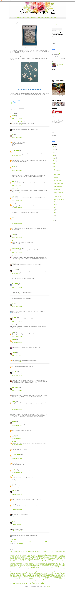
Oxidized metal (50, 556)
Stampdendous (36, 558)
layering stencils (61, 572)
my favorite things (33, 574)
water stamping (40, 582)
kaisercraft (45, 572)
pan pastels (24, 575)
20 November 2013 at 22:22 (17, 409)
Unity (53, 560)
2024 (54, 149)
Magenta (29, 556)
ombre (14, 575)
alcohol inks (53, 561)
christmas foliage (19, 564)
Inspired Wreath (57, 189)
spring (57, 578)
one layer (17, 575)
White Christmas (57, 174)
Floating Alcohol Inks (54, 554)
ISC (40, 555)
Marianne (14, 421)
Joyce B (13, 181)
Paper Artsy (55, 556)
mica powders (12, 574)
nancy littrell (14, 269)
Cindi (13, 332)
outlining (20, 575)
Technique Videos (25, 17)
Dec (55, 167)
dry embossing (56, 566)
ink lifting (28, 572)
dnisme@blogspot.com (16, 248)
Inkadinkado (46, 555)
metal (64, 573)
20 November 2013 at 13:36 (17, 147)
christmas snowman (25, 564)
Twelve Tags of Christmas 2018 (45, 560)
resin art (58, 576)
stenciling (43, 579)
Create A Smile (12, 554)
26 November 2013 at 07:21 (17, 537)
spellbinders (17, 578)
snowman (63, 577)
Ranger (44, 557)
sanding (32, 577)
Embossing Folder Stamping (46, 554)
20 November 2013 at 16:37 (17, 328)
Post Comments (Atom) (19, 543)
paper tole (40, 575)
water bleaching (30, 582)
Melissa (13, 365)
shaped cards (43, 577)
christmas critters (13, 564)
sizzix (55, 577)
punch (45, 576)
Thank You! (56, 176)
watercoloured (21, 583)
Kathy (13, 504)
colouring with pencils (18, 565)
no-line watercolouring (49, 574)
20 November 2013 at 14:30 (17, 231)
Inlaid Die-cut (55, 555)
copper (25, 565)
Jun (54, 209)
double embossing (44, 566)
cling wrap (56, 564)
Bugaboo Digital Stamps (50, 551)
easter (61, 566)
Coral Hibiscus (56, 195)
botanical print (38, 563)
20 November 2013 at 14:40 (17, 244)
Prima (41, 557)
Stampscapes (53, 558)
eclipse (63, 566)
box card (42, 563)
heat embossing (45, 571)
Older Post (47, 541)
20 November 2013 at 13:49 (17, 170)
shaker (39, 577)
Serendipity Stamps (13, 558)
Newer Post (12, 541)
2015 (54, 163)
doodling (39, 566)
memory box (59, 573)
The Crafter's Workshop (32, 559)
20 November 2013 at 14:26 (17, 223)
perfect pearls (15, 576)
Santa (64, 557)
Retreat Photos (53, 17)
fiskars (56, 568)
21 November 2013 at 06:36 (17, 444)
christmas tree (36, 564)
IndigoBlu (42, 555)
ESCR (33, 554)
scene (34, 577)
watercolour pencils (50, 582)
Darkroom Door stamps (22, 554)
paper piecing (29, 575)
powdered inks (31, 576)
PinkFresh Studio (27, 557)
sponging (47, 578)
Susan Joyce (14, 371)
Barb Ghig (14, 227)
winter (34, 583)
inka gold (35, 572)
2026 (54, 146)
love (20, 573)
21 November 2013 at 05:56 (17, 438)
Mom (40, 556)
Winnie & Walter (25, 561)
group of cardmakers (32, 571)
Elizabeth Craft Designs (38, 554)
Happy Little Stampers (17, 555)
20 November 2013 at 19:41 (17, 375)
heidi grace (63, 571)
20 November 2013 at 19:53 (17, 390)
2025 (54, 147)
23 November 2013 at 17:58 (17, 530)
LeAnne (13, 303)
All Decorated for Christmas (59, 199)
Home (11, 17)
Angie (13, 527)
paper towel (44, 575)
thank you (37, 581)
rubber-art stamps (25, 577)
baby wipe (16, 563)
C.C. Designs (56, 551)
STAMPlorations (57, 557)
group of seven (39, 571)
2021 (54, 154)
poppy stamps (25, 576)
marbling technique (34, 573)
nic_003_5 (14, 469)
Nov (55, 169)
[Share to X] (21, 108)
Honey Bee (32, 555)
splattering (31, 578)
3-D (11, 551)
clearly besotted (51, 564)
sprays (54, 578)
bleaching (31, 563)
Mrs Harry (14, 534)
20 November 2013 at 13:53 (17, 185)
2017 (54, 160)
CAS (60, 551)
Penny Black (21, 557)
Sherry (13, 234)
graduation (26, 571)
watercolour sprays (57, 582)
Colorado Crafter (15, 150)
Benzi (13, 255)
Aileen (13, 115)
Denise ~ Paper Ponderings (17, 121)
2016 (54, 161)
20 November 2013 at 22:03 (17, 397)
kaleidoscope (49, 572)
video (14, 582)
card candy (14, 109)
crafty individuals (35, 565)
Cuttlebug (16, 554)
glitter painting (15, 571)
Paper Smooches (61, 556)
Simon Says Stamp (29, 558)
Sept (55, 204)
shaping (47, 577)
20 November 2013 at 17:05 (17, 342)
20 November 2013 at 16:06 (17, 306)
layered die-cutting (55, 572)
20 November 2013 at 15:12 (17, 266)
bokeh (35, 563)
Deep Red (27, 554)
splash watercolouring (24, 578)
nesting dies (39, 574)
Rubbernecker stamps (49, 557)
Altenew (29, 551)
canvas (49, 563)
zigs (43, 583)
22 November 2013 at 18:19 (17, 509)
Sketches (19, 17)
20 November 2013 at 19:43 (17, 384)
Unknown (14, 166)
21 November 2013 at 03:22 (17, 425)
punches (48, 576)
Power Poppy (32, 557)
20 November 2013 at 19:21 (17, 361)
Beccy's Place (40, 551)
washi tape (26, 582)
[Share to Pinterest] (23, 108)
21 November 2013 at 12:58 (17, 487)
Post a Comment (14, 539)
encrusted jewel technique (50, 567)
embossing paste (35, 567)
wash (23, 582)
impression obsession (18, 572)
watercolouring (28, 583)
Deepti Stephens (15, 387)
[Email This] (19, 108)
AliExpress (25, 551)
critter (39, 565)
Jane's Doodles (60, 555)
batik (19, 563)
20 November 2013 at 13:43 (17, 155)
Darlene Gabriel (15, 188)
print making (37, 576)
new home (43, 574)
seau (13, 358)
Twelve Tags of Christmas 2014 (57, 559)
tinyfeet (13, 240)
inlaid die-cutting (40, 572)
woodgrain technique (39, 583)
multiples (28, 574)
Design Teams (40, 17)
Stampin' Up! (42, 558)
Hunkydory (36, 555)
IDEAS (39, 555)
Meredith (14, 441)
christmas (62, 563)
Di (12, 521)
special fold (12, 578)
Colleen (13, 140)
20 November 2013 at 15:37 (17, 287)
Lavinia (23, 556)
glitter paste (20, 571)
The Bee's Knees (25, 559)
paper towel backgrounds (50, 575)
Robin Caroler (56, 185)
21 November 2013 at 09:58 (17, 480)
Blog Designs (55, 24)
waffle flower (20, 582)
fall (57, 567)
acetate (30, 561)
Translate (60, 30)
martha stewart (46, 573)
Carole (13, 324)
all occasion (58, 561)
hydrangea (12, 572)
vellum (11, 582)
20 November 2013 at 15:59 (17, 300)
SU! (61, 557)
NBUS (42, 556)
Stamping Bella (48, 558)
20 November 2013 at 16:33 (17, 321)
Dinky (30, 554)
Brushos (44, 551)
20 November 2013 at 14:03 (17, 200)
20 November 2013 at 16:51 (17, 336)
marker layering (40, 573)
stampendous (61, 578)
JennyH (13, 346)
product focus (41, 576)
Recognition (47, 17)
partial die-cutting (58, 575)
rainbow (51, 576)
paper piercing (35, 575)
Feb (54, 215)
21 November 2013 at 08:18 (17, 458)
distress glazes (35, 566)
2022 (54, 152)
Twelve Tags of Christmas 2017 (34, 560)
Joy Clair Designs (13, 556)
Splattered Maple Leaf (58, 182)
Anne (13, 413)
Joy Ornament (56, 201)
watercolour (45, 582)
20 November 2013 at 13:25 (17, 131)
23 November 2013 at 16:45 (17, 524)
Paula (13, 393)
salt (29, 577)
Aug (55, 206)
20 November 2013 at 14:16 (17, 207)
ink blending (25, 572)
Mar (55, 213)
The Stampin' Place (45, 559)
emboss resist (17, 567)
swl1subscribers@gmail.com (57, 53)
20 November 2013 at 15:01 (17, 252)
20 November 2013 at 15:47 (17, 293)
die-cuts (60, 565)
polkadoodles (20, 576)
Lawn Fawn (26, 556)
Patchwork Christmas (58, 186)
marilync (14, 435)
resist (61, 576)
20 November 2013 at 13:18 (17, 118)
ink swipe (31, 572)
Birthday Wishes (57, 170)
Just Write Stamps (18, 556)
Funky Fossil (60, 554)
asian (11, 563)
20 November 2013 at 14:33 (17, 237)
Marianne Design (34, 556)
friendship (12, 569)
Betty (13, 128)
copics (23, 565)
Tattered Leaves (57, 179)
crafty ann (30, 565)
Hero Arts (28, 555)
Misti (13, 134)
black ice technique (27, 563)
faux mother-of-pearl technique (31, 568)
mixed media (18, 574)
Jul (54, 207)
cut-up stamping (43, 565)
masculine (51, 573)
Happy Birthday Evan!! (58, 188)
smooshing (58, 577)
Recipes (54, 22)
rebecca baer (55, 576)
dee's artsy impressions (50, 565)
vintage (16, 582)
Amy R (32, 551)
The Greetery (39, 559)
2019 (54, 157)
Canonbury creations (16, 454)
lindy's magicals (16, 573)
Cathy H (13, 196)
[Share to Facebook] (22, 108)
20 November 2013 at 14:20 (17, 214)
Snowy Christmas (57, 191)
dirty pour (28, 566)
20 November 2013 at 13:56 (17, 192)
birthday (22, 563)
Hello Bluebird (24, 555)
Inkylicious (51, 555)
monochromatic (24, 574)
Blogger (48, 586)
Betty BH (14, 339)
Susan (13, 203)
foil (64, 568)
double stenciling (50, 566)
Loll (58, 63)
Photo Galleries (33, 17)
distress (32, 566)
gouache (23, 571)
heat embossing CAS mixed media (55, 571)
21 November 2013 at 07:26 (17, 451)
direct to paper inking (23, 566)
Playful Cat (56, 177)
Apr (54, 212)
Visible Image (57, 560)
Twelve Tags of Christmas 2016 (24, 560)
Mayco (38, 556)
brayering (46, 563)
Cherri (13, 484)
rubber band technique (17, 577)
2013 (54, 166)
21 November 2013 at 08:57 (17, 472)
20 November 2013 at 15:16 (17, 273)
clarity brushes (41, 564)
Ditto (31, 554)
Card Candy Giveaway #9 (58, 180)
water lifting (35, 582)
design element (56, 565)
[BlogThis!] (20, 108)
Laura (13, 217)
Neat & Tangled (45, 556)
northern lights (55, 574)
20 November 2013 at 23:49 (17, 418)
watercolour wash (16, 583)
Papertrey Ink (12, 557)
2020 (54, 155)
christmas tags (31, 564)
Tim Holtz (49, 559)
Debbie (13, 498)
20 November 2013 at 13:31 (17, 137)
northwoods (60, 574)
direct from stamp (17, 566)
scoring (37, 577)
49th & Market (14, 551)
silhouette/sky (51, 577)
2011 (54, 220)
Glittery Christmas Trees (58, 183)
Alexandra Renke (19, 551)
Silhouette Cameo (21, 558)
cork (28, 565)
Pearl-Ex (16, 557)
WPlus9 (63, 560)
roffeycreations (15, 283)
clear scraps (46, 564)
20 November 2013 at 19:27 (17, 368)
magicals (22, 573)
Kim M (13, 263)
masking (54, 573)
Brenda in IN (14, 490)
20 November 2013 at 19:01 (17, 355)
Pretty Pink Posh (37, 557)
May (55, 210)
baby (13, 563)
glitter (11, 571)
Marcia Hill (14, 317)
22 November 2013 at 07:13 (17, 494)
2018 (54, 158)
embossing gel (23, 567)
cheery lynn (56, 563)
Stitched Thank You (57, 196)
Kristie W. (14, 352)
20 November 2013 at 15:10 (17, 259)
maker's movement (27, 573)
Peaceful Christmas (57, 198)
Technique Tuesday (18, 559)
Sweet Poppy (59, 558)
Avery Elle (36, 551)
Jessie (15, 17)
